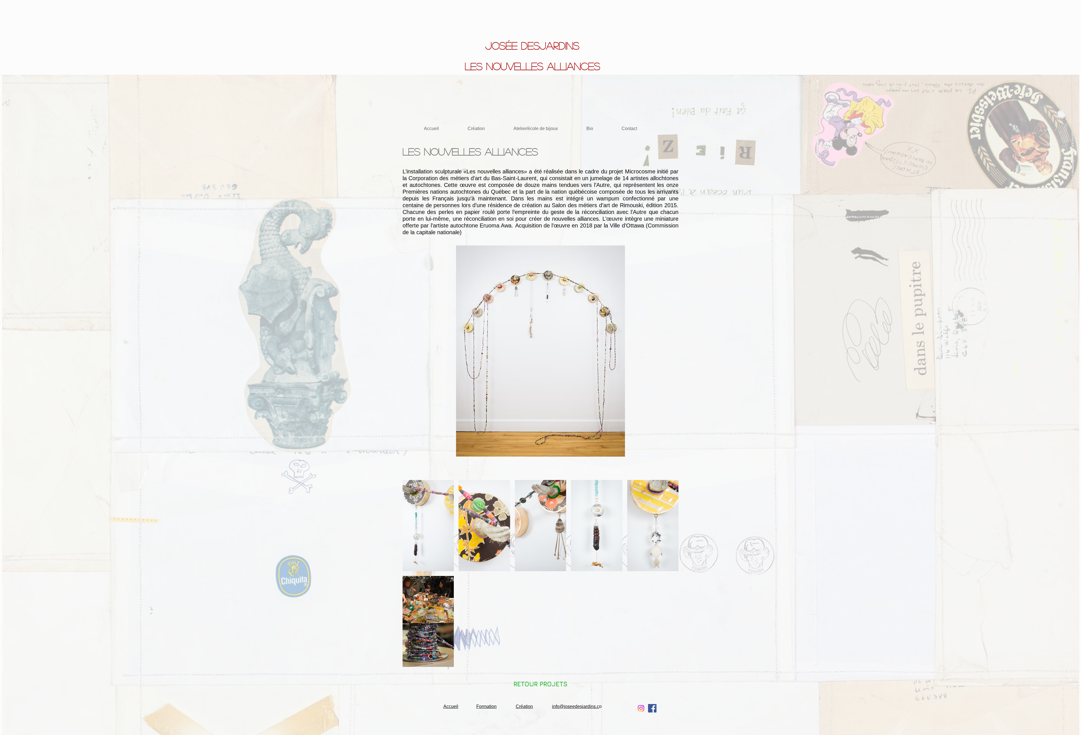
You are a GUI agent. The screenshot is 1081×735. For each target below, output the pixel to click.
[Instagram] (641, 708)
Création (524, 706)
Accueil (450, 706)
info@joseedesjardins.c (575, 706)
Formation (486, 706)
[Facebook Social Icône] (652, 708)
